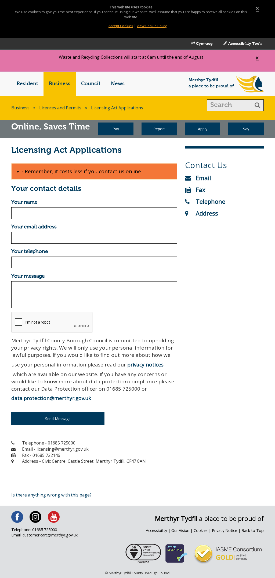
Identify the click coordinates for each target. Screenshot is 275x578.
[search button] (257, 105)
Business (59, 83)
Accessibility (156, 530)
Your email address (34, 226)
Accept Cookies (120, 25)
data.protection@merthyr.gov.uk (51, 398)
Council (90, 83)
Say (246, 128)
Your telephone (29, 251)
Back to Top (252, 530)
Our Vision (180, 530)
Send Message (58, 418)
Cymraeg (204, 44)
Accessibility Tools (244, 44)
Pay (116, 128)
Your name (24, 202)
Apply (202, 128)
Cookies (201, 530)
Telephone (210, 201)
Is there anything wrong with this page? (51, 495)
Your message (28, 276)
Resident (27, 83)
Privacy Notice (224, 530)
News (118, 83)
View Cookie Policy (152, 25)
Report (159, 128)
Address (207, 213)
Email (203, 178)
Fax (200, 190)
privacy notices (145, 364)
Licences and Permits (60, 108)
